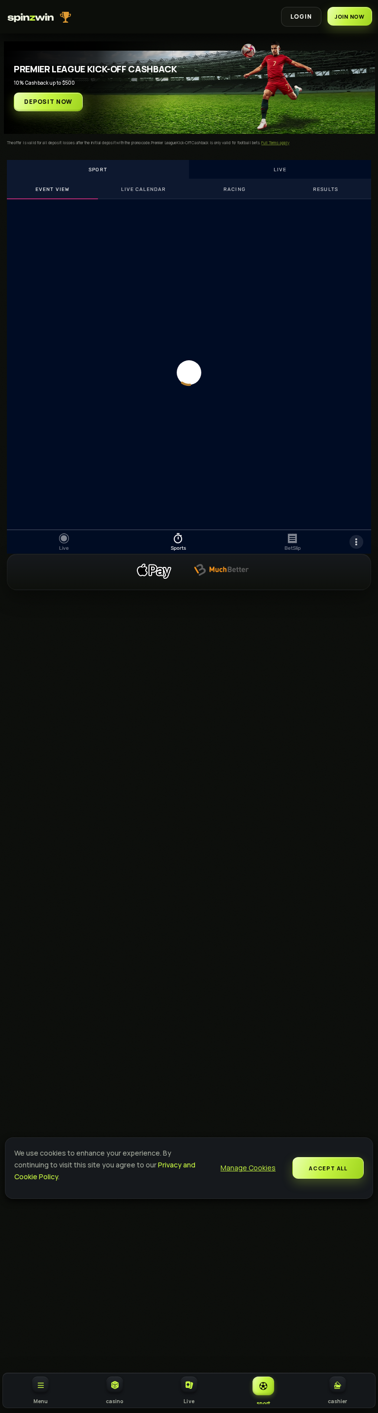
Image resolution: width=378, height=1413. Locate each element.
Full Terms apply (275, 142)
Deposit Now (48, 101)
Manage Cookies (248, 1167)
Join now (350, 16)
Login (301, 16)
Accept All (328, 1168)
